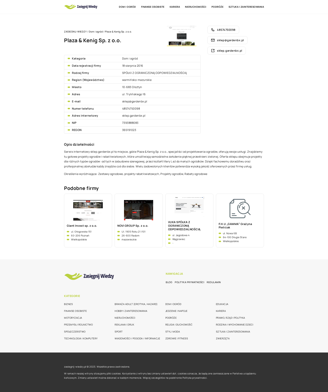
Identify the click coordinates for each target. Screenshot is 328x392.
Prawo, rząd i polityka (230, 317)
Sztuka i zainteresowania (246, 6)
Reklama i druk (124, 324)
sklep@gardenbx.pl (134, 101)
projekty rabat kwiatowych (141, 174)
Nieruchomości (195, 6)
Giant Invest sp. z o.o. (82, 226)
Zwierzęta (223, 338)
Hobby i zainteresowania (131, 311)
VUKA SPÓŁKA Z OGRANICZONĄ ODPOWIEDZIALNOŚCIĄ (184, 225)
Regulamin (214, 282)
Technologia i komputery (81, 338)
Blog (169, 282)
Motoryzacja (73, 317)
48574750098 (131, 108)
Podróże (217, 6)
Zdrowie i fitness (176, 338)
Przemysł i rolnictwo (78, 324)
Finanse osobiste (153, 6)
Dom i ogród (127, 6)
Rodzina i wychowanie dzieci (234, 324)
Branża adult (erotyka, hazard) (136, 304)
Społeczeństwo (75, 331)
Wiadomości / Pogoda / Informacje (137, 338)
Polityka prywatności (189, 282)
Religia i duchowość (179, 324)
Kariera (175, 6)
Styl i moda (172, 331)
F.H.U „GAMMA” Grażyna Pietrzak (235, 225)
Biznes (68, 304)
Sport (119, 331)
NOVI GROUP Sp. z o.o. (132, 226)
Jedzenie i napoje (176, 311)
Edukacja (222, 304)
